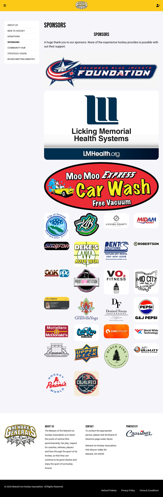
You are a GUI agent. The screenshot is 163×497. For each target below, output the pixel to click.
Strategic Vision (17, 53)
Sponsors (13, 42)
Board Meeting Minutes (21, 59)
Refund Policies (109, 490)
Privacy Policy (128, 490)
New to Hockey (16, 30)
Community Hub (16, 47)
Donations (13, 36)
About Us (12, 25)
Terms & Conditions (149, 490)
